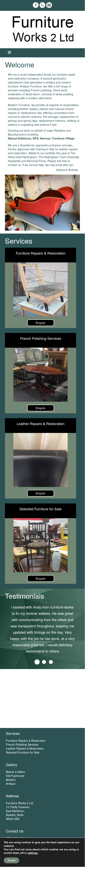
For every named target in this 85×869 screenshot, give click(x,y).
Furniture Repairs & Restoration (40, 253)
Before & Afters (15, 772)
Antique (10, 784)
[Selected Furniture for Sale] (40, 545)
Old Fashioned (15, 776)
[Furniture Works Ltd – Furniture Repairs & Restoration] (43, 29)
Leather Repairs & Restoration (40, 423)
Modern (11, 780)
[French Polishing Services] (40, 375)
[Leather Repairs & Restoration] (40, 460)
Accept (11, 860)
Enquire (40, 323)
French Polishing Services (40, 338)
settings (33, 853)
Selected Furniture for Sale (41, 508)
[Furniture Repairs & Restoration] (40, 289)
